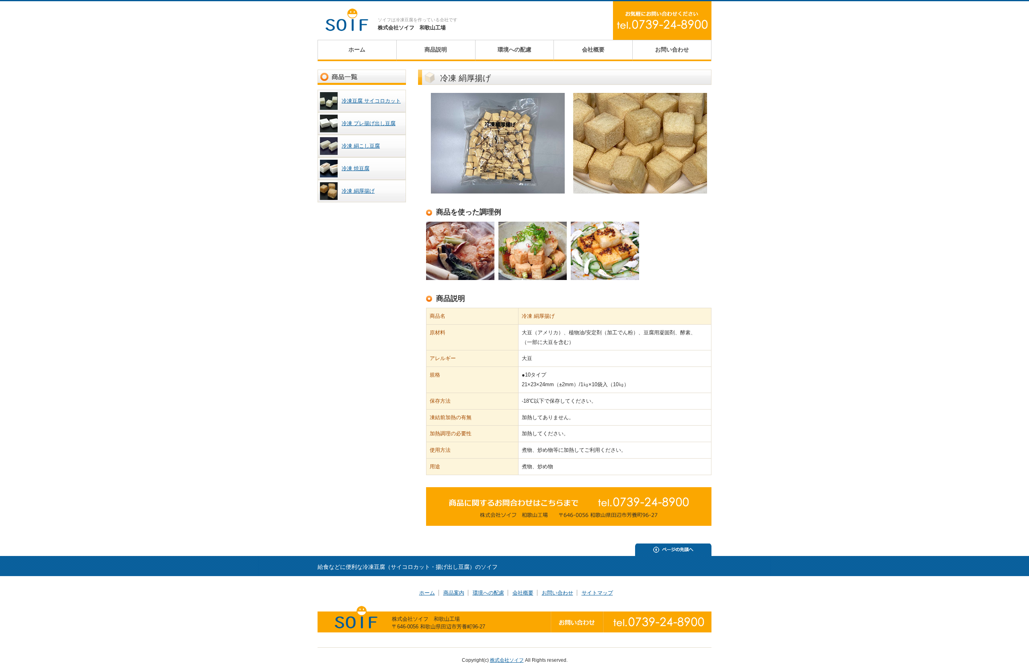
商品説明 (435, 49)
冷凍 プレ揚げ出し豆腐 (369, 123)
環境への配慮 (514, 49)
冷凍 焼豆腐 (355, 168)
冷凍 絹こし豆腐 (361, 146)
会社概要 (593, 49)
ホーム (356, 49)
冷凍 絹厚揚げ (358, 191)
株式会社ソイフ (507, 660)
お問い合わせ (672, 49)
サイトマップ (597, 593)
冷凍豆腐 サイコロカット (371, 101)
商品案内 (453, 593)
